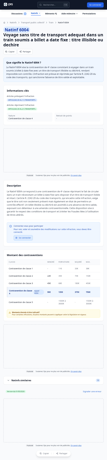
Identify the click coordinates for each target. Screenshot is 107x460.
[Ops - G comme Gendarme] (10, 4)
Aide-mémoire (68, 13)
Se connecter (95, 4)
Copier (11, 51)
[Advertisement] (53, 150)
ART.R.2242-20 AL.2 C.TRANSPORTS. (22, 109)
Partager (27, 51)
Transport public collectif (32, 22)
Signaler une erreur (92, 391)
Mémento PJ (51, 13)
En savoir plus (76, 175)
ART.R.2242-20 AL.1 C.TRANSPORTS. (22, 100)
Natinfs (34, 13)
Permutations (89, 13)
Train (51, 22)
